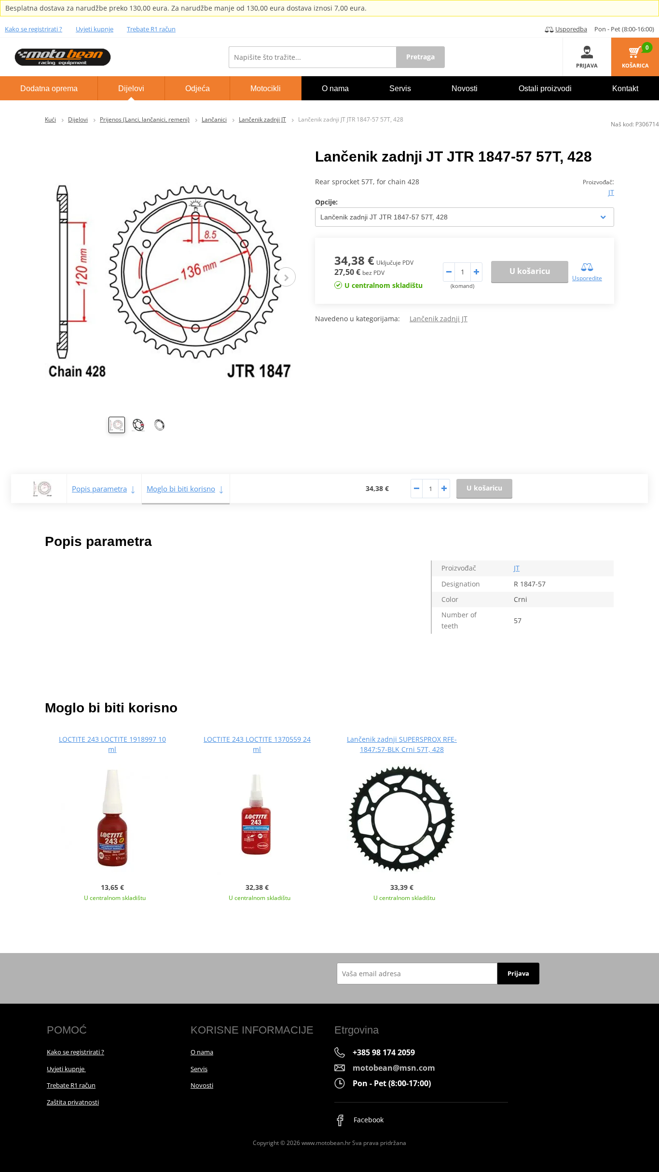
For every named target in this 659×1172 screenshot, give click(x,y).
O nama (202, 1052)
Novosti (202, 1085)
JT (611, 192)
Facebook (368, 1119)
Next (286, 276)
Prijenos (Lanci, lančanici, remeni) (145, 119)
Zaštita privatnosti (73, 1102)
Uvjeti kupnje (94, 29)
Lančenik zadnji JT (262, 119)
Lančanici (214, 119)
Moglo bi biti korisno (181, 488)
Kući (50, 119)
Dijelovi (78, 119)
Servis (199, 1068)
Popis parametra (99, 488)
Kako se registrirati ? (33, 29)
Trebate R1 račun (151, 29)
